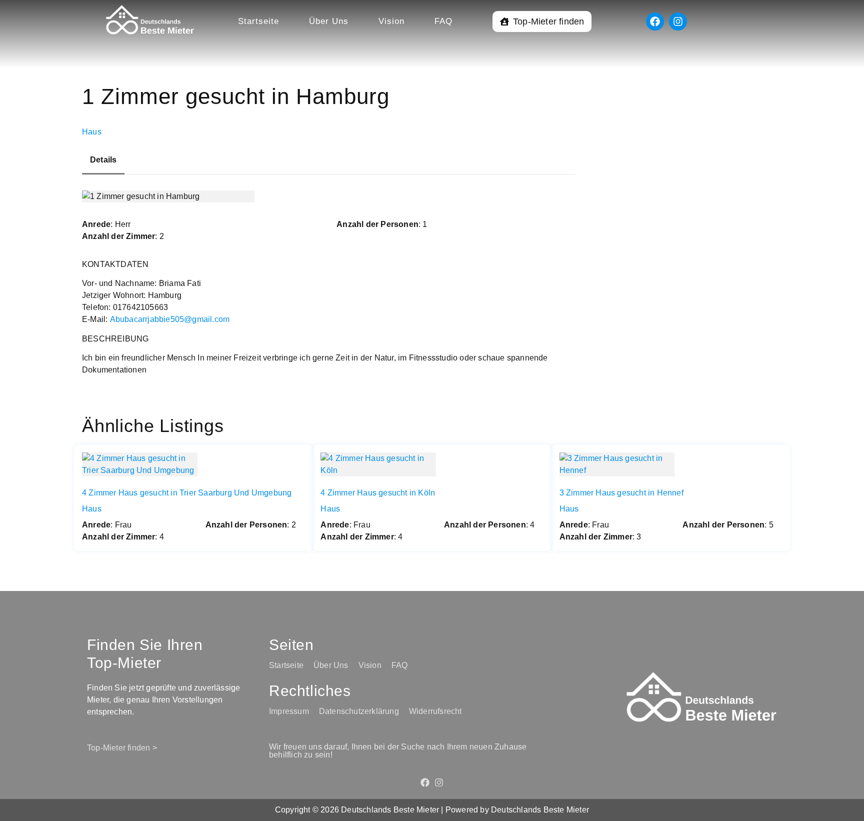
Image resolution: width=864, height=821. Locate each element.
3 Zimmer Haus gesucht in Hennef (622, 492)
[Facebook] (655, 21)
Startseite (258, 21)
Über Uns (328, 21)
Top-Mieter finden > (122, 748)
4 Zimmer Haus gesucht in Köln (377, 492)
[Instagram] (678, 21)
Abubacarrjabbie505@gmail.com (170, 319)
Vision (391, 21)
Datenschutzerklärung (359, 711)
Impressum (289, 711)
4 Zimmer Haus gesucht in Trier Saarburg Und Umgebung (187, 492)
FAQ (443, 21)
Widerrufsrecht (435, 711)
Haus (92, 132)
